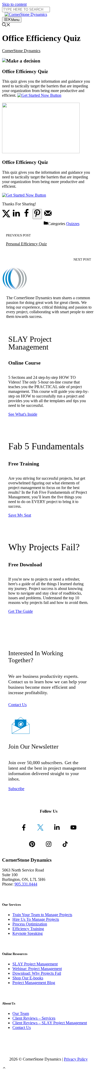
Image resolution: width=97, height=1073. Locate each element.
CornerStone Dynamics (21, 50)
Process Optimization (29, 924)
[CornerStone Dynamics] (26, 14)
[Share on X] (6, 216)
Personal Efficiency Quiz (26, 244)
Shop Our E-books (27, 978)
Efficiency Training (28, 928)
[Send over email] (48, 216)
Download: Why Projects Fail (36, 973)
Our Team (20, 1013)
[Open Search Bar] (6, 25)
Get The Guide (20, 611)
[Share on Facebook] (26, 216)
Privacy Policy (76, 1059)
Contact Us (17, 704)
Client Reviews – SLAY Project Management (49, 1023)
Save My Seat (19, 515)
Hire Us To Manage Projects (35, 919)
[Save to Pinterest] (37, 214)
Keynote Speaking (27, 933)
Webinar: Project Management (37, 968)
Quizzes (72, 223)
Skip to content (14, 4)
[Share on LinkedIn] (16, 216)
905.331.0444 (25, 884)
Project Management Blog (33, 982)
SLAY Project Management (35, 964)
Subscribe (16, 788)
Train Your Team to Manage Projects (42, 914)
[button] (4, 1068)
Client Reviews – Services (33, 1018)
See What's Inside (22, 414)
